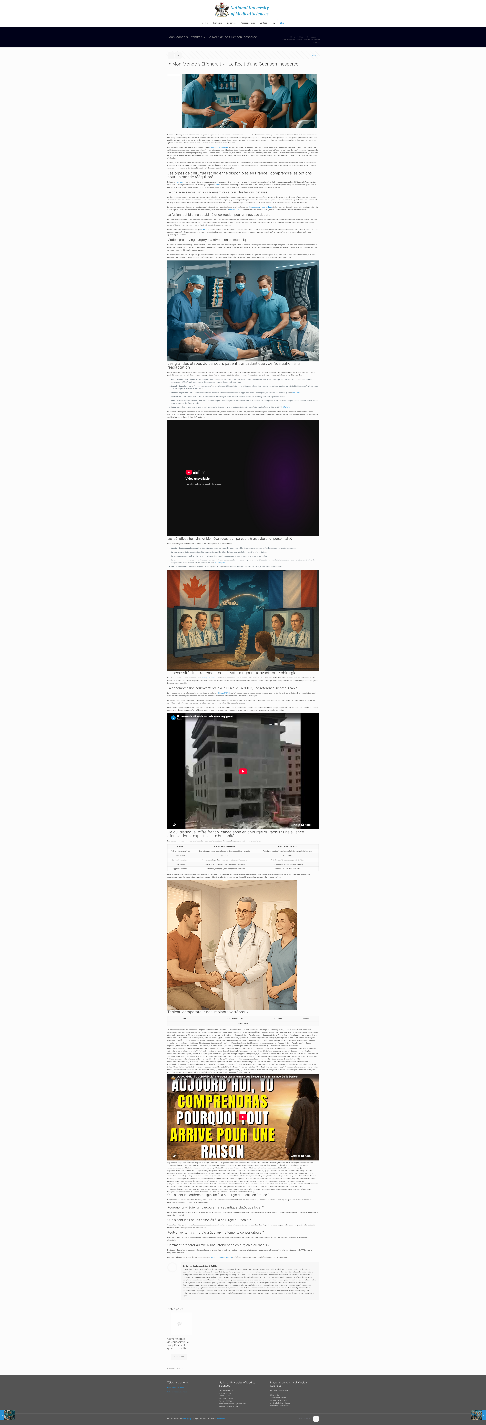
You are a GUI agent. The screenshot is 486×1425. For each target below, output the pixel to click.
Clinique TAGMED (235, 210)
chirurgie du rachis (208, 678)
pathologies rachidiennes (218, 147)
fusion (216, 185)
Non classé (311, 37)
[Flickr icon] (305, 1419)
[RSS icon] (310, 1419)
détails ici (286, 407)
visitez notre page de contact (221, 1257)
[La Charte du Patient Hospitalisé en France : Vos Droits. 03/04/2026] (7, 1415)
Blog (301, 37)
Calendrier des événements (177, 1392)
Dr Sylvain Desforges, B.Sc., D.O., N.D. (200, 1266)
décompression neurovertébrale (260, 207)
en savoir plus (220, 563)
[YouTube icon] (302, 1419)
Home (292, 37)
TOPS (203, 229)
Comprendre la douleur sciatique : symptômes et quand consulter (178, 1343)
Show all (315, 56)
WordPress (221, 1419)
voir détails (296, 393)
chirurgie (180, 182)
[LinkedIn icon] (307, 1419)
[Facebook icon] (299, 1419)
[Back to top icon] (316, 1419)
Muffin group (186, 1419)
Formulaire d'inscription (176, 1387)
